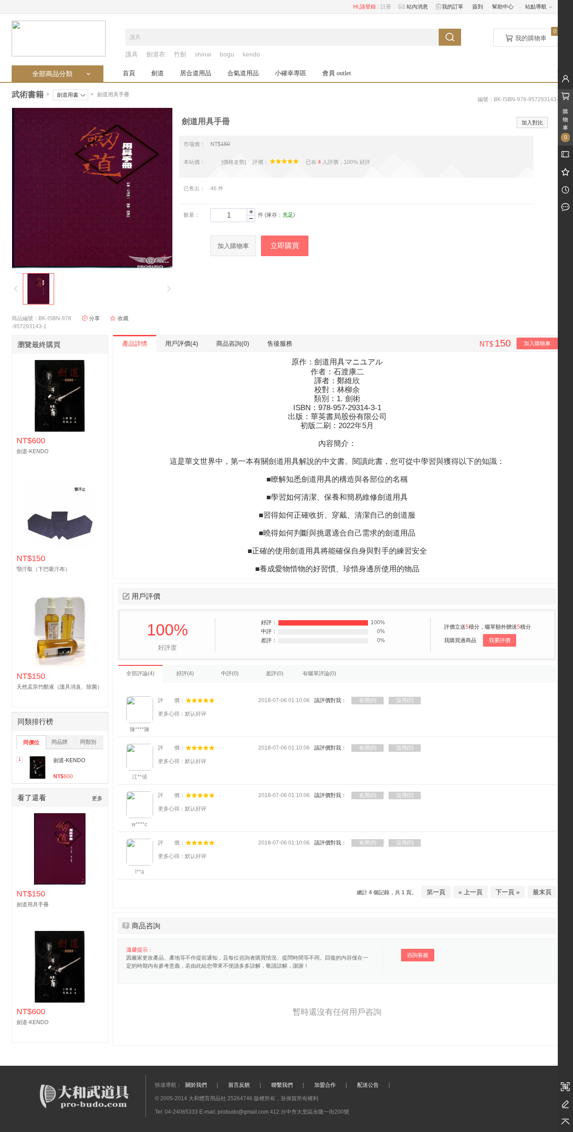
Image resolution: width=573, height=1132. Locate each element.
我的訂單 (451, 6)
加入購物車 (233, 245)
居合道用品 (195, 73)
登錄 (370, 7)
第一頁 (436, 892)
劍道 (157, 73)
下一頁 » (508, 892)
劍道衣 (155, 54)
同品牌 (59, 742)
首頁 (129, 73)
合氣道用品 (243, 73)
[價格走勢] (234, 162)
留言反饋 (239, 1085)
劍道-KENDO (69, 760)
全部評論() (140, 673)
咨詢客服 (417, 955)
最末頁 (542, 892)
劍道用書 (67, 95)
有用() (367, 700)
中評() (230, 673)
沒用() (405, 700)
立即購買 (284, 245)
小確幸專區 (290, 73)
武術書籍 (28, 94)
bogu (227, 54)
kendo (251, 54)
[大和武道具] (59, 38)
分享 (94, 318)
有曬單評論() (319, 673)
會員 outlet (336, 73)
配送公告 (368, 1085)
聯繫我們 (282, 1085)
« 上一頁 (470, 892)
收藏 (123, 318)
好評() (185, 673)
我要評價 (499, 640)
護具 (131, 54)
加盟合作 (325, 1085)
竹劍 (180, 54)
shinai (203, 54)
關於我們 (196, 1085)
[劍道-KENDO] (37, 767)
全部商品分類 (62, 73)
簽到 (477, 7)
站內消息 (416, 6)
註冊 (386, 7)
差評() (274, 673)
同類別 (88, 742)
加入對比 (532, 123)
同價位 (31, 742)
